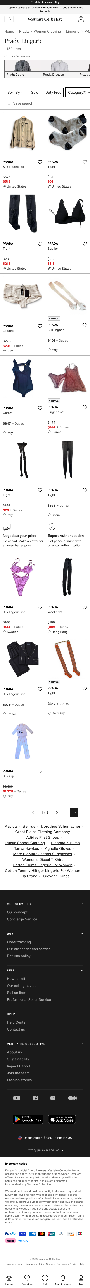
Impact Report (18, 1066)
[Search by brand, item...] (9, 19)
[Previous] (33, 812)
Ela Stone (29, 876)
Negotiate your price (19, 535)
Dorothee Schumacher (60, 826)
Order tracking (19, 941)
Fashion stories (19, 1079)
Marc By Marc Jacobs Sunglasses (42, 854)
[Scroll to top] (74, 812)
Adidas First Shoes (42, 837)
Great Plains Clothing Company (42, 832)
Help (11, 1014)
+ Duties (17, 346)
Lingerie (72, 31)
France (10, 1264)
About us (14, 1052)
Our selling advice (21, 985)
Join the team (18, 1073)
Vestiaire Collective (26, 1044)
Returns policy (19, 955)
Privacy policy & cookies (43, 1150)
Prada (24, 31)
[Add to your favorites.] (39, 162)
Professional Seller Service (29, 999)
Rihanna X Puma (65, 843)
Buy (10, 934)
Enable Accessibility (45, 2)
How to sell (16, 978)
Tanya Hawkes (26, 848)
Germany (61, 1264)
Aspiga (11, 826)
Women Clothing (47, 31)
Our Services (19, 904)
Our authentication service (29, 948)
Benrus (29, 826)
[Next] (56, 812)
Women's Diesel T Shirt (42, 859)
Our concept (17, 912)
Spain (73, 1264)
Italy (82, 1264)
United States (46, 1264)
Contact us (16, 1029)
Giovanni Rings (56, 876)
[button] (81, 19)
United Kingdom (26, 1264)
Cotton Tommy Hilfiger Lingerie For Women (42, 870)
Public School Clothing (25, 843)
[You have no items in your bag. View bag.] (81, 19)
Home (9, 31)
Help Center (17, 1022)
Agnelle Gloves (58, 848)
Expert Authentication (66, 535)
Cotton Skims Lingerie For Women (42, 865)
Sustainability (18, 1059)
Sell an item (16, 992)
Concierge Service (22, 919)
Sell (11, 971)
